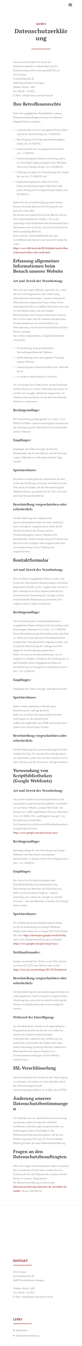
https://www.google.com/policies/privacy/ (35, 832)
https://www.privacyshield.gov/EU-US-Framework (39, 969)
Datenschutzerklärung (27, 1335)
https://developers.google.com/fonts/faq (44, 935)
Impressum (21, 1330)
